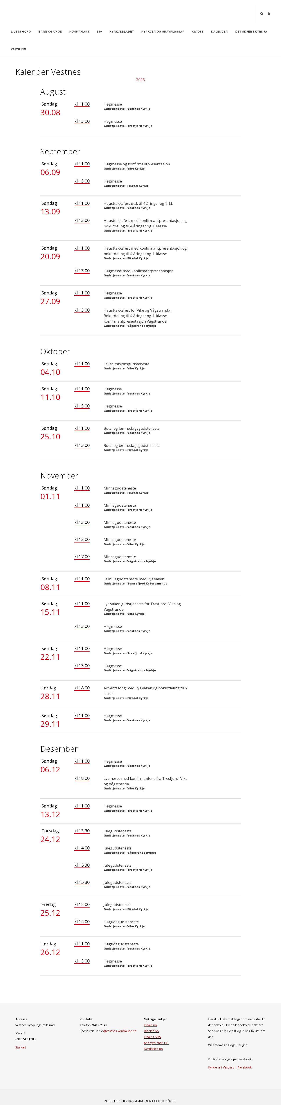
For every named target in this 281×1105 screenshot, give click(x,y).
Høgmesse (113, 104)
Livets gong (21, 31)
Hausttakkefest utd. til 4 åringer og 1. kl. (138, 203)
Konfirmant (79, 31)
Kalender (219, 31)
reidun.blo (113, 1031)
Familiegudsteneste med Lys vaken (134, 578)
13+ (99, 31)
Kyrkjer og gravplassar (163, 31)
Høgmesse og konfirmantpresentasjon (137, 163)
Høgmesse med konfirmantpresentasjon (138, 270)
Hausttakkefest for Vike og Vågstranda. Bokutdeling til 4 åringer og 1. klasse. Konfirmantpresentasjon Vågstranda (137, 316)
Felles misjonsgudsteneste (126, 363)
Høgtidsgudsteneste (121, 921)
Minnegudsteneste (120, 488)
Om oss (198, 31)
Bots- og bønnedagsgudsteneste (132, 428)
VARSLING (18, 49)
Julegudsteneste (117, 830)
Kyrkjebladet (122, 31)
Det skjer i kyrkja (251, 31)
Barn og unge (50, 31)
